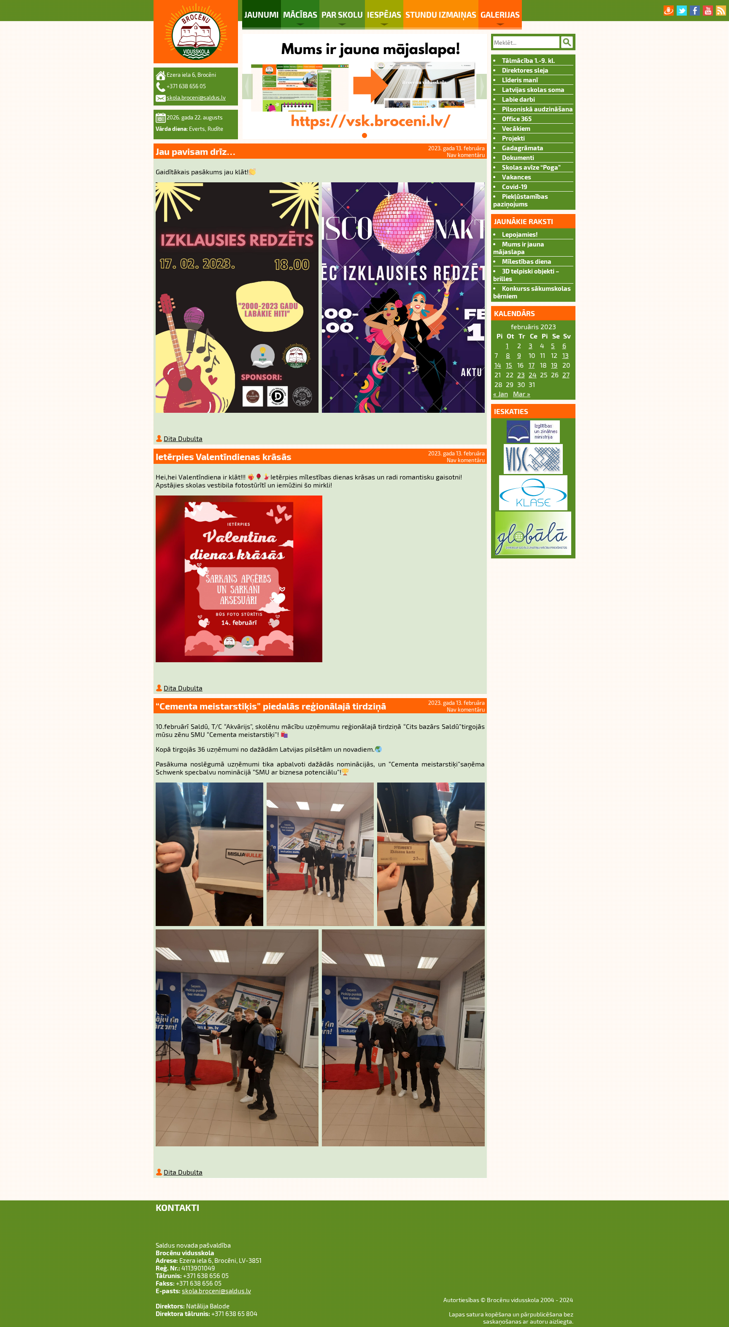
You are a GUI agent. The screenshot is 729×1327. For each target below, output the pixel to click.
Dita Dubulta (183, 438)
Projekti (513, 138)
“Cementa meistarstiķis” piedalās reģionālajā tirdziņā (271, 705)
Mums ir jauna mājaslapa (518, 247)
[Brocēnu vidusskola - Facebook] (695, 10)
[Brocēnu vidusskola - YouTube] (708, 10)
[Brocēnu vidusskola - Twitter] (682, 10)
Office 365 (517, 118)
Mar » (521, 394)
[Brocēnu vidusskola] (196, 31)
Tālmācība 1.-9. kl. (528, 60)
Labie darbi (518, 99)
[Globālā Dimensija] (533, 552)
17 (532, 365)
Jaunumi (261, 14)
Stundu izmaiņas (440, 14)
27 (566, 375)
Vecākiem (516, 128)
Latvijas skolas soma (533, 89)
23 (521, 375)
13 (565, 355)
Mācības (300, 14)
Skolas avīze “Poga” (531, 167)
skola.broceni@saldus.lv (196, 97)
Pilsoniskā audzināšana (537, 109)
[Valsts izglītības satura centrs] (533, 471)
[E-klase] (533, 508)
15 (509, 365)
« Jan (500, 394)
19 (554, 365)
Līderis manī (520, 80)
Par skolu (342, 14)
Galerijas (500, 14)
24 (533, 375)
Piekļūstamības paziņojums (520, 200)
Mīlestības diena (526, 261)
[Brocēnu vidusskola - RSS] (721, 10)
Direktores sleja (525, 70)
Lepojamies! (520, 234)
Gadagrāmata (522, 148)
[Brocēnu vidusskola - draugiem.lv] (669, 10)
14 (497, 365)
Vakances (516, 177)
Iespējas (384, 14)
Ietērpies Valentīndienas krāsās (224, 456)
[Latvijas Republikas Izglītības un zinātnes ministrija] (533, 440)
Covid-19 (514, 186)
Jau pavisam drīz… (195, 151)
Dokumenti (518, 157)
